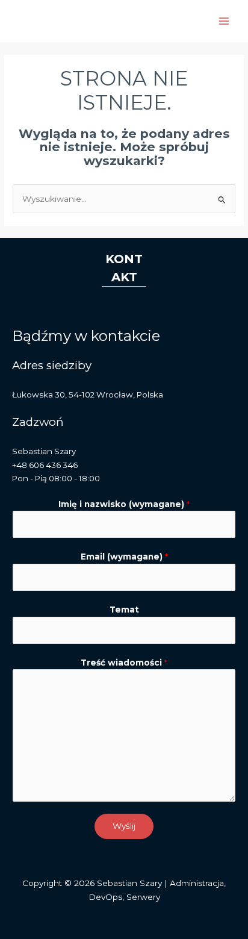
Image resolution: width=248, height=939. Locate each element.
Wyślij (124, 826)
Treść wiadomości (124, 662)
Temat (124, 609)
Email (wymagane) (124, 556)
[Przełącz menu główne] (224, 21)
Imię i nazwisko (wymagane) (124, 504)
